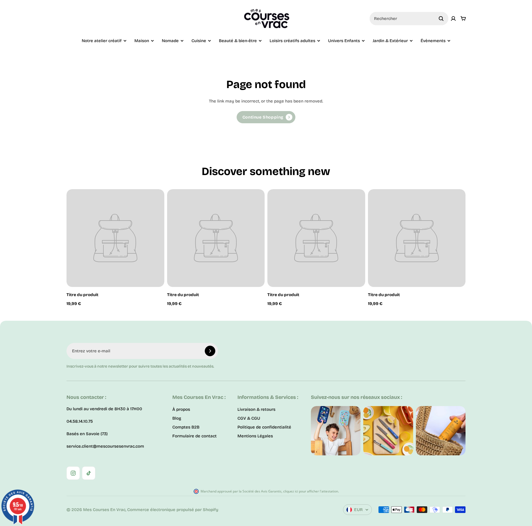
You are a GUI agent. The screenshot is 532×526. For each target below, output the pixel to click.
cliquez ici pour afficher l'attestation (310, 491)
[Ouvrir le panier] (463, 19)
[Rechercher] (441, 18)
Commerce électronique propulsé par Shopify (172, 509)
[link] (266, 117)
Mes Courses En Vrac (104, 509)
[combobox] (409, 18)
